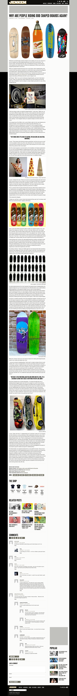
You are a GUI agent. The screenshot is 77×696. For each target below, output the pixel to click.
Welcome (41, 475)
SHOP (63, 3)
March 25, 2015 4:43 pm (24, 573)
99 (33, 18)
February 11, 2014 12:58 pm (19, 557)
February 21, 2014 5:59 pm (30, 619)
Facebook (22, 471)
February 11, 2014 (13, 18)
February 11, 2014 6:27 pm (25, 627)
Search (10, 690)
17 (18, 538)
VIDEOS (54, 3)
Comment (11, 665)
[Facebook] (57, 1)
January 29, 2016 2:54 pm (24, 581)
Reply (15, 545)
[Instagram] (61, 1)
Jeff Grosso (28, 475)
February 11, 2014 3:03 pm (25, 603)
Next (22, 538)
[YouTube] (64, 1)
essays (22, 475)
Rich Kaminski (22, 18)
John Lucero (35, 475)
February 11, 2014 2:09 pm (25, 550)
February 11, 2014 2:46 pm (19, 595)
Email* (10, 677)
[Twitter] (59, 1)
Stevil (21, 572)
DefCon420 (16, 541)
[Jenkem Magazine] (18, 2)
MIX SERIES (59, 3)
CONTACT (66, 3)
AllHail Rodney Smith (18, 593)
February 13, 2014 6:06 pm (30, 611)
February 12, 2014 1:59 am (25, 636)
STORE (43, 687)
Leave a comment (13, 663)
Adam (15, 563)
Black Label (16, 475)
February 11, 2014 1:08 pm (19, 565)
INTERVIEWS (50, 3)
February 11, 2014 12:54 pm (19, 542)
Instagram (25, 472)
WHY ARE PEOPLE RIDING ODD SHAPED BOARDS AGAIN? (38, 15)
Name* (10, 673)
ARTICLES (45, 3)
